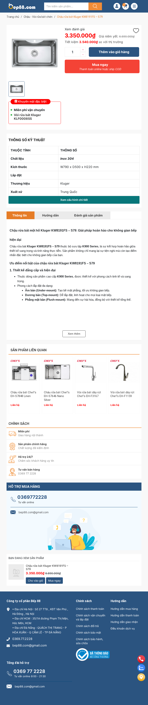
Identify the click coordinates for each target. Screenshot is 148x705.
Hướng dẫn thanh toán (125, 615)
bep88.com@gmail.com (29, 645)
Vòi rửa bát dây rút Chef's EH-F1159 (122, 394)
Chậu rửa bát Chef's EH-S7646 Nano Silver (57, 396)
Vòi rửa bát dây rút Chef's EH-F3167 (89, 394)
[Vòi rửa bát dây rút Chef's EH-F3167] (90, 372)
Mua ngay (100, 67)
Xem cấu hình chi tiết (74, 199)
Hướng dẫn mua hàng (124, 608)
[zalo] (141, 671)
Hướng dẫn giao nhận (124, 622)
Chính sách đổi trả (87, 626)
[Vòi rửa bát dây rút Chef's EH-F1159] (124, 372)
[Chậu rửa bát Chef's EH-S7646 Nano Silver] (57, 372)
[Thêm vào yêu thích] (137, 31)
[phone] (141, 662)
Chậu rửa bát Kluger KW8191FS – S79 (47, 567)
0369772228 (32, 497)
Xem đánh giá (75, 29)
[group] (34, 53)
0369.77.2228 (22, 639)
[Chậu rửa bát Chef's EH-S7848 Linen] (24, 372)
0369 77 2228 (29, 671)
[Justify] (94, 6)
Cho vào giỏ (35, 580)
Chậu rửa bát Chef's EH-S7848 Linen (23, 394)
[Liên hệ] (141, 680)
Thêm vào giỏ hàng (114, 52)
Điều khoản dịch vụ (123, 628)
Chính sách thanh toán (90, 608)
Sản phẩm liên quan (28, 350)
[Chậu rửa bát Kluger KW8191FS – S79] (16, 572)
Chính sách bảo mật (88, 632)
